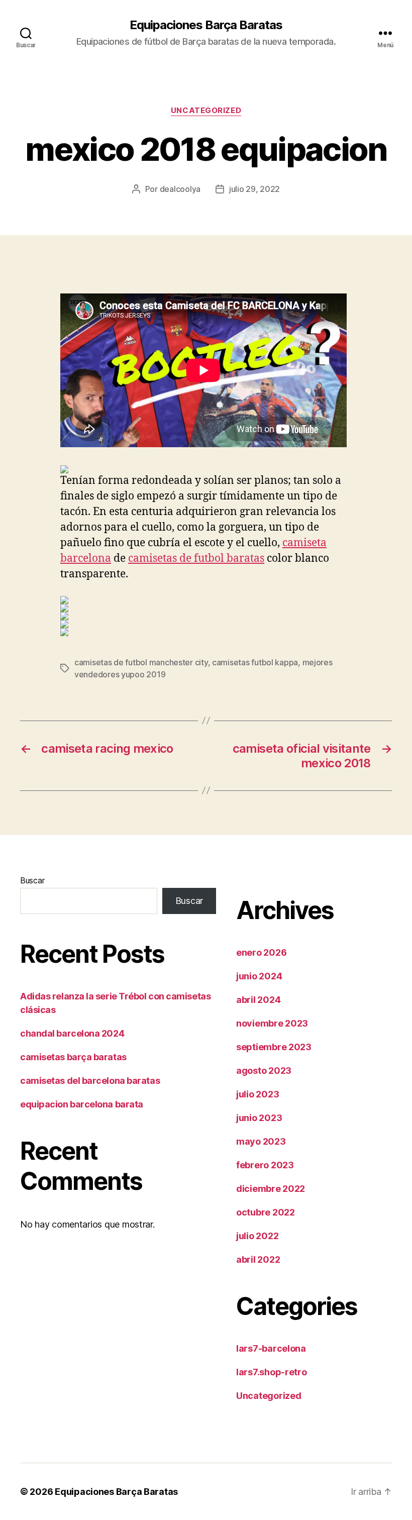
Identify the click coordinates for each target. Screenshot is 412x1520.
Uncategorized (206, 110)
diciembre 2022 (270, 1188)
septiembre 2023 (274, 1047)
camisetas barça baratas (73, 1057)
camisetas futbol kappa (255, 662)
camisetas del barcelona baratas (90, 1080)
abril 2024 (258, 999)
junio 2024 (259, 976)
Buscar (32, 880)
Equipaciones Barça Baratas (206, 25)
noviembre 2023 (272, 1023)
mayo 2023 (261, 1141)
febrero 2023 (265, 1165)
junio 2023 (259, 1117)
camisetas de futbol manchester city (141, 662)
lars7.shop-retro (271, 1372)
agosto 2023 (263, 1070)
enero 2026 (261, 952)
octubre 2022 (265, 1212)
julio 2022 (257, 1236)
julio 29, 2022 (254, 189)
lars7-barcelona (271, 1348)
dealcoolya (180, 189)
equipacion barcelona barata (81, 1104)
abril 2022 (258, 1259)
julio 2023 (257, 1094)
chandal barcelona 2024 (72, 1033)
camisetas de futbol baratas (196, 558)
